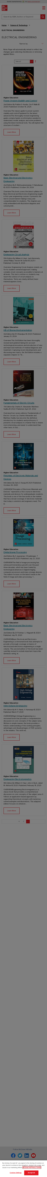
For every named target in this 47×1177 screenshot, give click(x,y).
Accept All (31, 1173)
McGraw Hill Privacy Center (32, 1168)
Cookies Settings (16, 1173)
